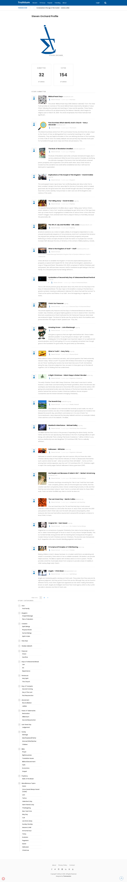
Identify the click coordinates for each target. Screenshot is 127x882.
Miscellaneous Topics (28, 783)
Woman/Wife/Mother (29, 741)
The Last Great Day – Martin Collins (61, 499)
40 (34, 304)
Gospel (24, 771)
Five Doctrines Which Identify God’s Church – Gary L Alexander (68, 124)
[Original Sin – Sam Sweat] (42, 525)
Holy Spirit (25, 678)
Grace (71, 330)
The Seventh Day (54, 401)
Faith (23, 765)
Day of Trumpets (27, 686)
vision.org (90, 375)
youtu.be (50, 279)
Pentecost (25, 675)
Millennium (82, 254)
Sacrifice (25, 657)
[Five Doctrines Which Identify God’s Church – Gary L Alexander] (42, 126)
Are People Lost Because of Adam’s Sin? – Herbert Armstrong (71, 473)
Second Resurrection (29, 720)
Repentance (26, 671)
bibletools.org (79, 499)
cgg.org (50, 177)
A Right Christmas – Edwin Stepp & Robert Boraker (67, 375)
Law (23, 664)
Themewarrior (67, 876)
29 (34, 123)
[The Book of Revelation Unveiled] (42, 154)
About (64, 3)
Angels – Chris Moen (56, 571)
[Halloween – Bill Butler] (42, 450)
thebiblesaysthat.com (83, 249)
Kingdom (72, 180)
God (23, 606)
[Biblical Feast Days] (42, 100)
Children (72, 550)
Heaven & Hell (26, 827)
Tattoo (24, 798)
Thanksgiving (26, 808)
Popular (50, 3)
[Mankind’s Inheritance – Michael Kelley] (42, 427)
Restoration (60, 254)
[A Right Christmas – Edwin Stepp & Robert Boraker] (42, 376)
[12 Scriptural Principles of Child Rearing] (42, 548)
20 (34, 97)
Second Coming (27, 689)
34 (34, 278)
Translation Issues (28, 758)
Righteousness (27, 755)
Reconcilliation (27, 703)
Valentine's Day (27, 801)
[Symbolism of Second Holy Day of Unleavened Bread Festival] (42, 278)
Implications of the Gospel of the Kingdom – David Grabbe (70, 175)
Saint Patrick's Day (28, 805)
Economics (25, 768)
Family (24, 732)
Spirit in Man (26, 636)
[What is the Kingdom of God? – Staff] (42, 250)
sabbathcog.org (66, 401)
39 (34, 376)
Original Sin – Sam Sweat (57, 523)
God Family (73, 428)
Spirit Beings (73, 574)
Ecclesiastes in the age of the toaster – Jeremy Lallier (53, 8)
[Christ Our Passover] (42, 305)
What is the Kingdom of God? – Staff (62, 249)
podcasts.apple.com (79, 149)
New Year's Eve (27, 811)
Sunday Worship (27, 824)
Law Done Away (27, 821)
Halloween (79, 452)
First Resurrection (27, 695)
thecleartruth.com (68, 96)
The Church (73, 128)
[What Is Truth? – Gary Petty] (42, 353)
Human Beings (81, 478)
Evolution (25, 837)
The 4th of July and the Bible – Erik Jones (63, 225)
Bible (23, 749)
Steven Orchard (55, 99)
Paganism (73, 378)
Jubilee (24, 706)
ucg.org (72, 351)
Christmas (79, 378)
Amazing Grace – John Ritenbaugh (61, 327)
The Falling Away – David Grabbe (61, 201)
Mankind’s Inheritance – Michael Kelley (63, 425)
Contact (72, 865)
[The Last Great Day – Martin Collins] (42, 502)
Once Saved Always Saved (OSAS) (30, 790)
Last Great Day (81, 502)
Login (98, 3)
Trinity (24, 834)
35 (34, 500)
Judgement (73, 502)
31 (34, 149)
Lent (23, 795)
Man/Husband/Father (29, 738)
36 (34, 225)
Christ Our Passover (56, 303)
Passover (72, 306)
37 (34, 249)
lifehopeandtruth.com (86, 225)
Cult (23, 818)
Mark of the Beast (28, 779)
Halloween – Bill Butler (56, 449)
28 (34, 175)
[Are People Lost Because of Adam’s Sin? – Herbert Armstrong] (42, 478)
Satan (24, 786)
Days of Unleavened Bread (79, 282)
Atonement (25, 700)
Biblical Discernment (28, 762)
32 (34, 201)
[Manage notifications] (3, 878)
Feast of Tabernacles (28, 711)
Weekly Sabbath (74, 404)
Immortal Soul (26, 831)
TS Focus (42, 3)
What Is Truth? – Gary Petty (58, 351)
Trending (57, 3)
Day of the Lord (27, 692)
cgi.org (66, 303)
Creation (74, 478)
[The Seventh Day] (42, 404)
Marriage (25, 735)
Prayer (24, 752)
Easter (24, 844)
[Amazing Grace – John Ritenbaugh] (42, 332)
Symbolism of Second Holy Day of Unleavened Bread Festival (71, 277)
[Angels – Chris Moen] (42, 573)
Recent (35, 3)
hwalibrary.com (60, 125)
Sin (70, 478)
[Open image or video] (48, 282)
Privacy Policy (62, 865)
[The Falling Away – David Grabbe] (42, 203)
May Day (25, 814)
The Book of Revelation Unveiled (60, 149)
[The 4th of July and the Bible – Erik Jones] (42, 226)
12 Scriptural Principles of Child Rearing (63, 547)
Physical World (74, 354)
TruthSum (24, 2)
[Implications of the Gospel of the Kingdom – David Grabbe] (42, 177)
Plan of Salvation (74, 254)
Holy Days (72, 99)
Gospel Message (51, 254)
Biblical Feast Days (55, 96)
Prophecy (72, 152)
